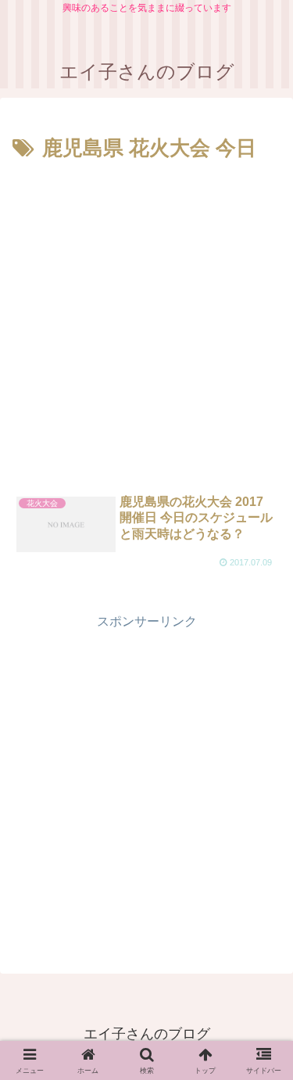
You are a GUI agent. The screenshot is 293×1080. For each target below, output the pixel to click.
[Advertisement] (146, 321)
